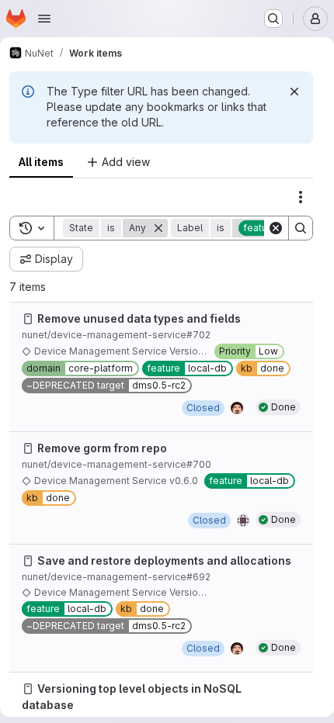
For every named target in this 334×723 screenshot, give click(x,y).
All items (41, 161)
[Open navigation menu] (44, 18)
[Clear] (275, 228)
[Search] (300, 228)
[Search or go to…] (273, 18)
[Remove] (158, 228)
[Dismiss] (294, 91)
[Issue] (28, 319)
